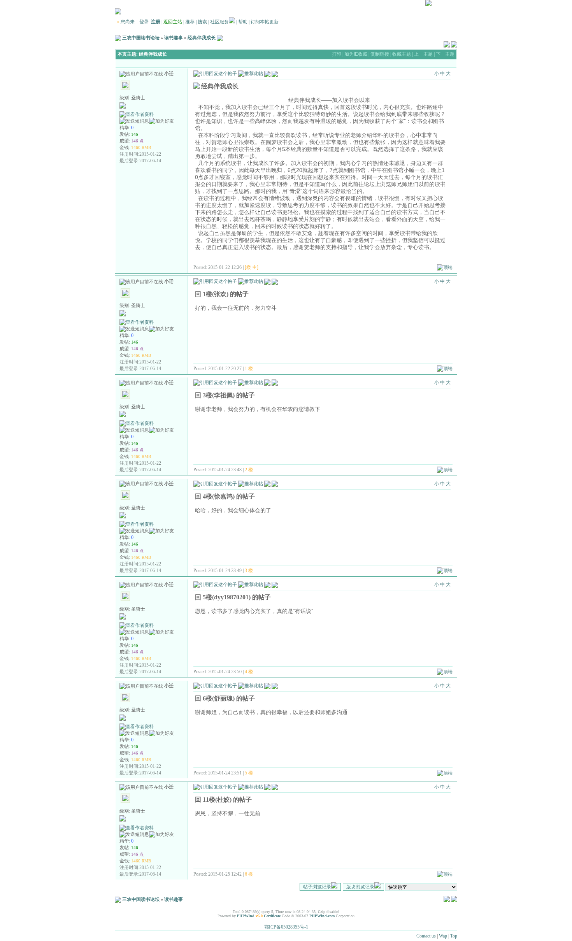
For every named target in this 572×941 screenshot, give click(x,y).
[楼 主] (251, 267)
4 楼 (249, 671)
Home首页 (445, 4)
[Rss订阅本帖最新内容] (220, 37)
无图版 (397, 4)
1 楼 (249, 368)
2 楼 (249, 469)
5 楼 (249, 773)
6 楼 (249, 874)
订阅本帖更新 (265, 22)
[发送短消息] (134, 121)
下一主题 (445, 54)
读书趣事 (173, 37)
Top (453, 936)
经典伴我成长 (202, 37)
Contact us (426, 936)
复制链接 (379, 54)
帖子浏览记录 (317, 887)
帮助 (242, 22)
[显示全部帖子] (275, 73)
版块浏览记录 (360, 887)
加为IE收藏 (355, 54)
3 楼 (249, 570)
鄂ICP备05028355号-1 (286, 927)
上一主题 (423, 54)
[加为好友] (161, 121)
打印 (336, 54)
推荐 (190, 22)
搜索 (202, 22)
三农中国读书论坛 (141, 37)
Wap (443, 936)
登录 (144, 22)
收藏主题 (401, 54)
